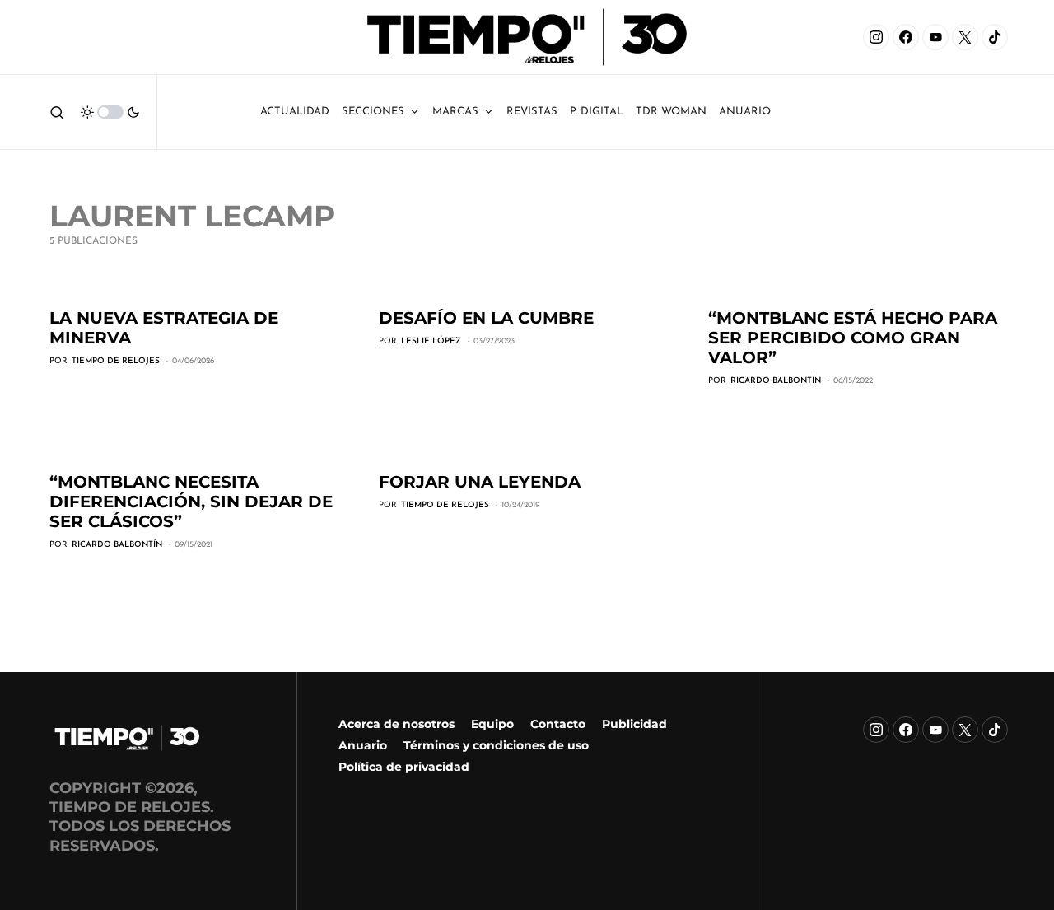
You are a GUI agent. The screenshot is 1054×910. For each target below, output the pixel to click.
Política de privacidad (403, 766)
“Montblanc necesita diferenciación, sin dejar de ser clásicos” (191, 501)
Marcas (455, 111)
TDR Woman (671, 111)
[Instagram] (876, 37)
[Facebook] (906, 37)
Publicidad (634, 723)
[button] (56, 112)
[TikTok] (995, 37)
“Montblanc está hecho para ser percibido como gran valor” (852, 337)
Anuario (362, 745)
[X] (965, 37)
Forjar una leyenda (480, 482)
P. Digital (596, 111)
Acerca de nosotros (396, 723)
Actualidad (294, 111)
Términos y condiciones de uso (496, 745)
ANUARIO (745, 111)
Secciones (373, 111)
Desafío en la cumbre (486, 318)
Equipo (492, 723)
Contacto (557, 723)
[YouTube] (935, 37)
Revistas (531, 111)
